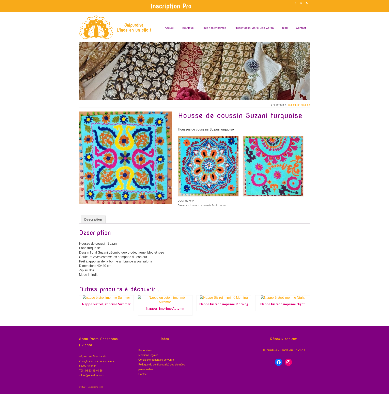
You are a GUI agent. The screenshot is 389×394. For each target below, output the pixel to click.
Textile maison (219, 205)
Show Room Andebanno (98, 339)
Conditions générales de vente (156, 359)
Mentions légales (148, 355)
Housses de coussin (298, 105)
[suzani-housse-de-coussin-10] (125, 157)
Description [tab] (93, 219)
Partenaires (145, 350)
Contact (142, 374)
